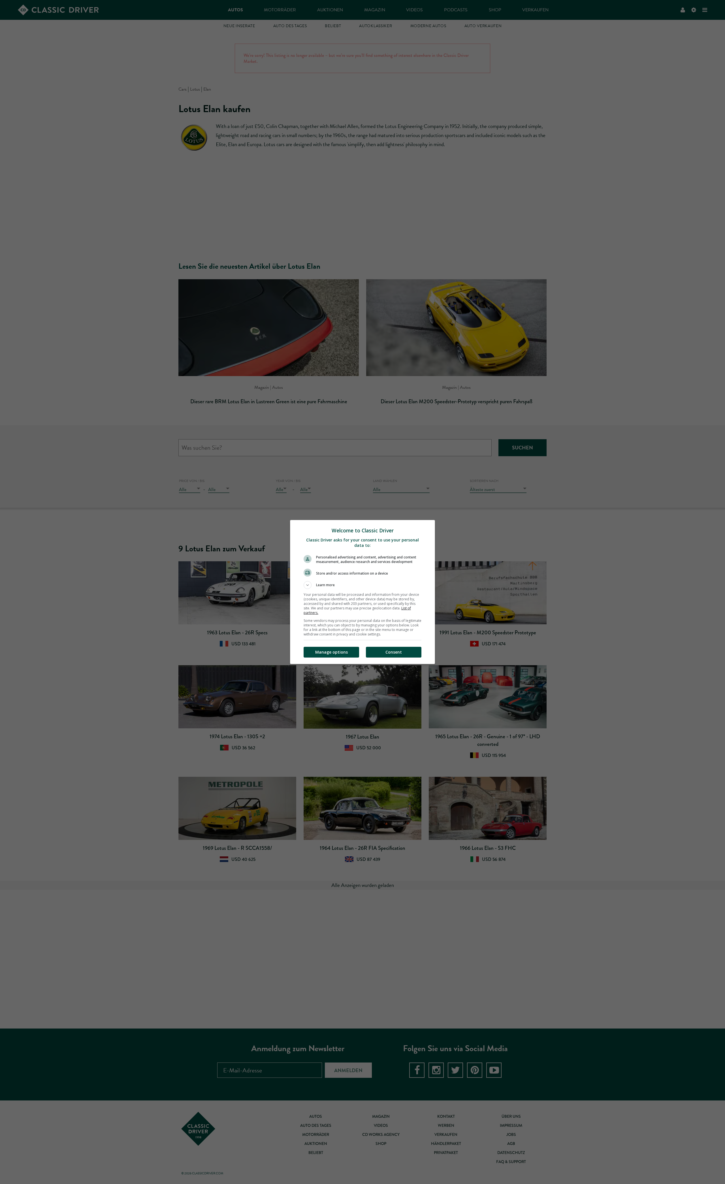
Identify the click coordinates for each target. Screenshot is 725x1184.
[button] (362, 585)
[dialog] (362, 592)
